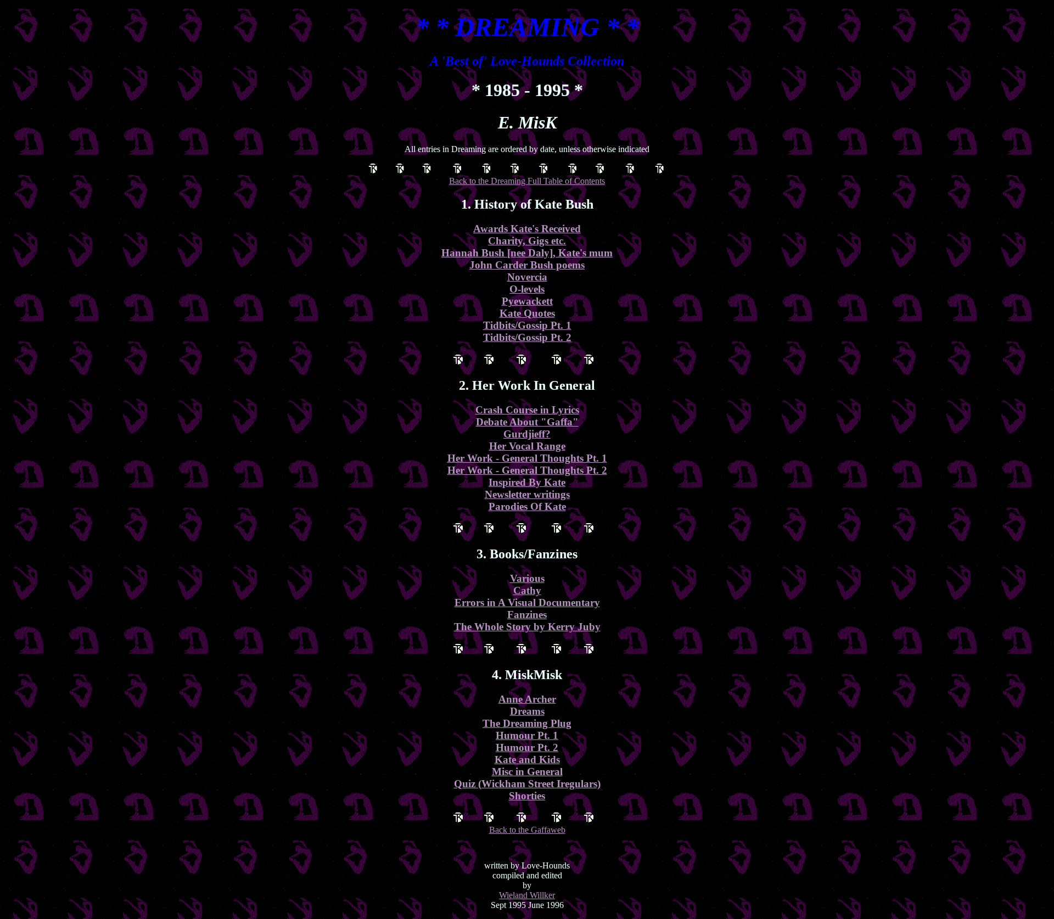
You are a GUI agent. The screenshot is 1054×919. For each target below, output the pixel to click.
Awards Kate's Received (527, 228)
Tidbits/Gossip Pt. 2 (527, 337)
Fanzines (527, 614)
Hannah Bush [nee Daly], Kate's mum (527, 253)
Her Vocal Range (527, 446)
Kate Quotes (527, 313)
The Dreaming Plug (527, 723)
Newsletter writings (527, 494)
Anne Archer (527, 699)
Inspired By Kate (527, 482)
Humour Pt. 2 (527, 747)
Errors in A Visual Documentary (527, 602)
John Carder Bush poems (527, 265)
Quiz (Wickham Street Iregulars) (527, 783)
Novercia (527, 277)
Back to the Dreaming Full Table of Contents (527, 181)
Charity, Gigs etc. (527, 240)
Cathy (527, 590)
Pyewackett (527, 301)
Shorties (527, 796)
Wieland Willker (527, 895)
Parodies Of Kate (527, 506)
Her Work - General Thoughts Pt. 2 (527, 470)
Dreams (527, 711)
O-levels (527, 289)
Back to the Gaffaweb (527, 829)
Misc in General (527, 771)
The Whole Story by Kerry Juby (527, 626)
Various (527, 578)
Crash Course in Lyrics (527, 410)
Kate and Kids (527, 759)
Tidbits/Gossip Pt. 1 (527, 325)
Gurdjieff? (527, 434)
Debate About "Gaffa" (527, 422)
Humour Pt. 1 (527, 735)
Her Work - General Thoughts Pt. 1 (527, 458)
